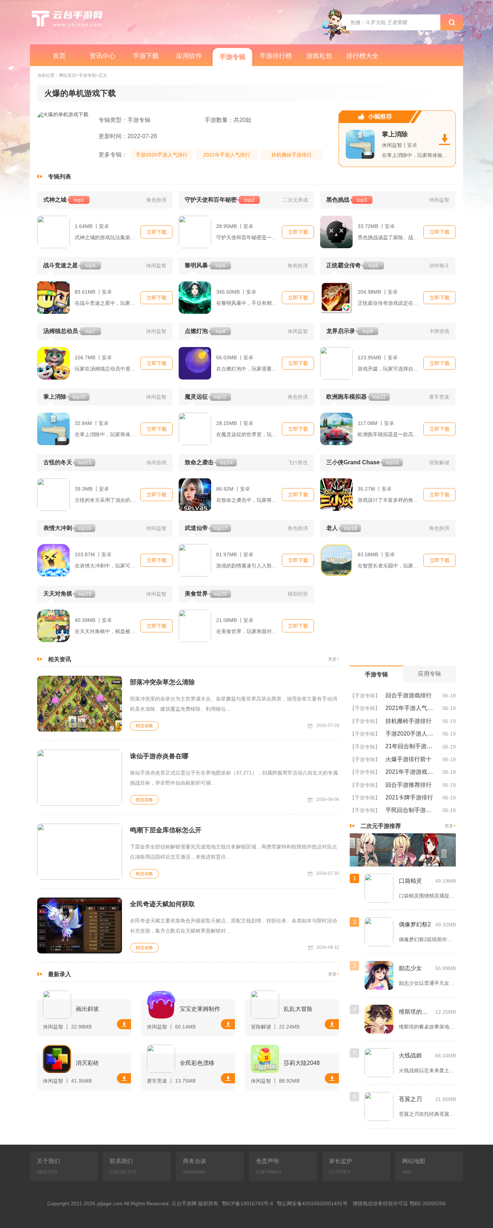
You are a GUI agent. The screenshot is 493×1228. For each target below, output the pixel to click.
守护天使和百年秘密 (219, 200)
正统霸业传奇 (352, 265)
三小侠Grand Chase (362, 462)
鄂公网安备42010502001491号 (312, 1203)
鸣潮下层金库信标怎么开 (165, 830)
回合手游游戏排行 (408, 695)
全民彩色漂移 (197, 1063)
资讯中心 (102, 56)
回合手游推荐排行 (408, 785)
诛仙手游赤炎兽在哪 (159, 756)
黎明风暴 (205, 265)
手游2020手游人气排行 (162, 155)
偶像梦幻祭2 (415, 924)
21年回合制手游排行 (411, 746)
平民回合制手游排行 (411, 810)
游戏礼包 (319, 56)
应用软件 (189, 56)
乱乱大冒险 (298, 1009)
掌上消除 (395, 134)
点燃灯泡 (205, 331)
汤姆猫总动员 (69, 331)
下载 (124, 1024)
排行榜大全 (362, 56)
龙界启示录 (349, 331)
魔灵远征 (206, 397)
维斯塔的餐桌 (415, 1012)
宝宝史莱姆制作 (200, 1009)
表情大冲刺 (67, 528)
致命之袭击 (209, 462)
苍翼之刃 (410, 1099)
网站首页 (67, 75)
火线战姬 (410, 1055)
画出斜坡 (87, 1009)
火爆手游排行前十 (408, 759)
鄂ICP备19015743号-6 (247, 1203)
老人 (341, 528)
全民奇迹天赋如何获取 (162, 904)
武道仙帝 (206, 528)
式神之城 (63, 200)
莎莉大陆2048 (302, 1063)
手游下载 (146, 56)
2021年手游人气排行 (226, 155)
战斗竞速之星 (69, 265)
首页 (59, 56)
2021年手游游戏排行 (411, 772)
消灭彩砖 (87, 1063)
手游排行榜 (275, 56)
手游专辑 (232, 57)
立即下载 (157, 232)
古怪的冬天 (67, 462)
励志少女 (410, 968)
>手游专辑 (86, 75)
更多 (333, 659)
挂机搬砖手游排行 (291, 155)
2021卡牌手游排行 (409, 797)
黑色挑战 (346, 200)
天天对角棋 (67, 594)
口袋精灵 (410, 881)
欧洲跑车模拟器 (356, 397)
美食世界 (206, 594)
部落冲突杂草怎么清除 (162, 682)
